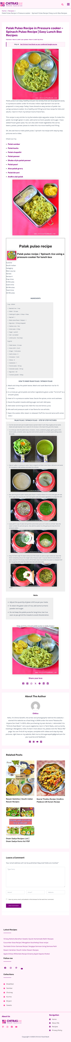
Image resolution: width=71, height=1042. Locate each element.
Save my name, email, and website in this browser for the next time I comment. (31, 899)
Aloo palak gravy (15, 168)
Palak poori (13, 164)
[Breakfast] (9, 984)
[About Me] (54, 1023)
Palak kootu (13, 148)
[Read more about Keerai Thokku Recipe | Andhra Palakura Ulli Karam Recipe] (51, 778)
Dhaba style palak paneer (19, 160)
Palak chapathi (15, 152)
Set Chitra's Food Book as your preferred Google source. (38, 44)
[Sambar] (8, 988)
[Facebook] (23, 683)
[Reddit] (48, 683)
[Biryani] (8, 1001)
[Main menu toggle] (68, 4)
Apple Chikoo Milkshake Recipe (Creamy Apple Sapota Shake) (27, 954)
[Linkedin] (44, 683)
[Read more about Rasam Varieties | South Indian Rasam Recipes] (20, 778)
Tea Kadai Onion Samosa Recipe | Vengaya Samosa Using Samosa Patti (30, 946)
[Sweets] (8, 1005)
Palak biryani (14, 172)
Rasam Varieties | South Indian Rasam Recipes (21, 950)
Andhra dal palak (15, 177)
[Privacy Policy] (55, 1030)
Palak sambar (14, 144)
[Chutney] (8, 992)
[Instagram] (34, 742)
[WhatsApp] (31, 683)
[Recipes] (53, 1026)
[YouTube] (37, 742)
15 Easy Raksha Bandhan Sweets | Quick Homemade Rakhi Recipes (28, 939)
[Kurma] (8, 996)
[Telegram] (39, 683)
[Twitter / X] (35, 683)
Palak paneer (14, 156)
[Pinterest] (27, 683)
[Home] (52, 1019)
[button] (62, 5)
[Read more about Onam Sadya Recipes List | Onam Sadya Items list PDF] (20, 821)
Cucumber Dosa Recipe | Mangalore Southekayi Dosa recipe (26, 943)
